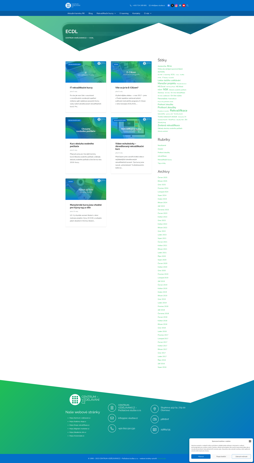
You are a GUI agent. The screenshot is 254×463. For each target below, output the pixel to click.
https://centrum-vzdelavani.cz (79, 418)
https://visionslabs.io (76, 436)
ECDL (71, 31)
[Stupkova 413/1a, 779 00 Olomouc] (156, 409)
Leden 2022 (162, 235)
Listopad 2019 (163, 278)
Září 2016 (161, 364)
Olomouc (161, 93)
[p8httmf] (156, 419)
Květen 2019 (162, 288)
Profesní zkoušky (167, 107)
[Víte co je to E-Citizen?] (131, 63)
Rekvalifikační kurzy (165, 160)
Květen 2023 (162, 217)
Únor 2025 (162, 185)
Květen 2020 (162, 267)
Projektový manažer (163, 111)
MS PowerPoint (170, 87)
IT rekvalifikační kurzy (81, 87)
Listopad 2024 (163, 192)
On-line (167, 93)
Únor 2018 (162, 328)
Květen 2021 (162, 245)
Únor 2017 (162, 353)
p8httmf (165, 419)
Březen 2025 (162, 181)
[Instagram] (176, 5)
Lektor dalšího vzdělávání (169, 80)
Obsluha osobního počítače (177, 90)
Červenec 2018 (163, 313)
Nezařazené (162, 145)
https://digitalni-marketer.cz (79, 428)
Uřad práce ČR (182, 117)
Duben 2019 (162, 292)
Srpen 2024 (162, 195)
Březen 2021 (162, 249)
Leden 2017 (162, 356)
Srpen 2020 (162, 260)
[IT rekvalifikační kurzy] (85, 63)
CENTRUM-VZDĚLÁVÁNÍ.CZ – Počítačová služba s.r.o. (129, 408)
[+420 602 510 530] (113, 428)
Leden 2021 (162, 253)
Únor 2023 (162, 220)
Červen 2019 (162, 285)
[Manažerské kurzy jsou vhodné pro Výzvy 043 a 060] (85, 180)
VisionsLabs (161, 458)
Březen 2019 (162, 296)
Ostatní (160, 149)
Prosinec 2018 (163, 306)
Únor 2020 (162, 270)
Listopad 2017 (163, 339)
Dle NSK (160, 74)
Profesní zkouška (165, 104)
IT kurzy (165, 77)
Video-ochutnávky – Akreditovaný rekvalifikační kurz (129, 146)
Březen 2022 (162, 228)
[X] (172, 5)
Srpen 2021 (162, 238)
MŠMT (160, 90)
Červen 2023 (162, 213)
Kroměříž (171, 77)
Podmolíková (172, 99)
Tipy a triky (162, 163)
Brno (169, 66)
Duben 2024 (162, 199)
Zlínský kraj (162, 122)
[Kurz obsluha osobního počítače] (85, 119)
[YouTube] (183, 5)
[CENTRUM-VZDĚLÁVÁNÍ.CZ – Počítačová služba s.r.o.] (113, 408)
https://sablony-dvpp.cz (77, 421)
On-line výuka (176, 95)
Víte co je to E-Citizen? (126, 87)
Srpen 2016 (162, 367)
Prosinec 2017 (163, 335)
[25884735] (156, 430)
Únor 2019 (162, 299)
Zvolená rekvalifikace (169, 125)
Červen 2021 (162, 242)
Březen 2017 (162, 349)
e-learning (166, 75)
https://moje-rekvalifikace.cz (79, 425)
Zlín (186, 120)
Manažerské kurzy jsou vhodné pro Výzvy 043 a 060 (86, 206)
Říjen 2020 (162, 256)
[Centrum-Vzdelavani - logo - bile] (72, 5)
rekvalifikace (162, 156)
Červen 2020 (162, 263)
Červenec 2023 (163, 210)
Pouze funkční (221, 457)
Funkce (177, 74)
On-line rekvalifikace (178, 93)
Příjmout (201, 457)
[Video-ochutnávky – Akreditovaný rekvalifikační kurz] (131, 119)
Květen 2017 (162, 346)
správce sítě (169, 114)
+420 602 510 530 (126, 428)
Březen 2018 (162, 324)
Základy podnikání (163, 131)
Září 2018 (161, 310)
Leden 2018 (162, 331)
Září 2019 (161, 281)
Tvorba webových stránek (167, 117)
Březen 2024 (162, 202)
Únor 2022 (162, 231)
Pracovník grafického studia (165, 101)
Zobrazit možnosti (241, 457)
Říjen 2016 (162, 360)
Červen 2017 (162, 342)
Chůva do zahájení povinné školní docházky (170, 70)
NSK (165, 89)
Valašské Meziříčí (162, 120)
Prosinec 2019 (163, 274)
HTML (159, 77)
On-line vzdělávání (164, 96)
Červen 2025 (162, 177)
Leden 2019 (162, 303)
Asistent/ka (162, 66)
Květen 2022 (162, 224)
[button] (250, 441)
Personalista (162, 98)
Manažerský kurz (181, 84)
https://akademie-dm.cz (77, 432)
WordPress (172, 120)
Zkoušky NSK (180, 120)
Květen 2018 (162, 321)
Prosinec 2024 (163, 188)
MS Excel (161, 86)
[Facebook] (168, 5)
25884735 (165, 429)
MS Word (179, 86)
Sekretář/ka (161, 114)
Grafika (182, 74)
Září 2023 (161, 206)
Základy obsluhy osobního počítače (170, 128)
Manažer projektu (167, 83)
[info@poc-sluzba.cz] (113, 418)
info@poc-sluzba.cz (128, 418)
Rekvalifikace (178, 110)
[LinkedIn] (180, 5)
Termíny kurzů (178, 114)
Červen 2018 (162, 317)
